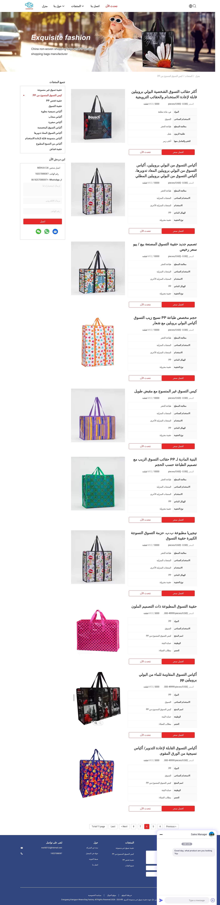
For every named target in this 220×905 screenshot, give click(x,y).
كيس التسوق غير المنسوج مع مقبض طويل (165, 391)
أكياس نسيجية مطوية (51, 111)
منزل (197, 76)
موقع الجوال (111, 895)
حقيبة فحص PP (54, 100)
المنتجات (188, 76)
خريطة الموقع (127, 895)
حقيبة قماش (56, 149)
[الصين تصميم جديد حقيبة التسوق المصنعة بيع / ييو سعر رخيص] (98, 268)
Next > (124, 826)
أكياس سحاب (55, 116)
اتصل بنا (95, 865)
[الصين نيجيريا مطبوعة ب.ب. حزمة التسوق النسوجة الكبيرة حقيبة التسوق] (98, 557)
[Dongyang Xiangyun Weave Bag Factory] (29, 5)
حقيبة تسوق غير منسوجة (49, 89)
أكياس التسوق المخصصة (50, 127)
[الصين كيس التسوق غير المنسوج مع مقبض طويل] (98, 415)
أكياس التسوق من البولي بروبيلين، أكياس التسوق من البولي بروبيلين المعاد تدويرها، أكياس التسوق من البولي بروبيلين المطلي (166, 170)
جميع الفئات (129, 866)
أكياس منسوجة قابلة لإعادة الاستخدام (43, 138)
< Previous (171, 826)
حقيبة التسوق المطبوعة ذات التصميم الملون (164, 606)
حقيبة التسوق (55, 106)
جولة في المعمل (92, 853)
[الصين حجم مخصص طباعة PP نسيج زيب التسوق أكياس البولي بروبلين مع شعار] (98, 342)
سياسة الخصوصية (94, 895)
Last (113, 826)
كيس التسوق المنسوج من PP (47, 95)
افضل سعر (178, 152)
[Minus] (161, 834)
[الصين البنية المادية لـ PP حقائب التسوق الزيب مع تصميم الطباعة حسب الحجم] (98, 483)
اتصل (42, 221)
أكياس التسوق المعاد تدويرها (48, 133)
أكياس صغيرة (55, 122)
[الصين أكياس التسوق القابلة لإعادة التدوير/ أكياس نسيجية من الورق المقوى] (98, 772)
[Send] (161, 900)
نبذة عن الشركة (92, 848)
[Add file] (213, 900)
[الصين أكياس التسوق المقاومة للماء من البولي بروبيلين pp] (98, 699)
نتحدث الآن (145, 152)
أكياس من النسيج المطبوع (49, 143)
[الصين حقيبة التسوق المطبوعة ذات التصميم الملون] (98, 630)
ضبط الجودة (93, 859)
